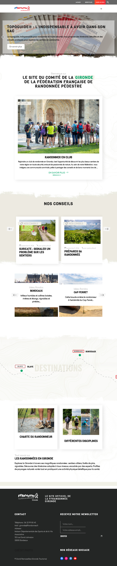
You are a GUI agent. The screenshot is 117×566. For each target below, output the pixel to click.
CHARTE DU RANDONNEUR (36, 436)
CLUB (25, 103)
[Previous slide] (3, 37)
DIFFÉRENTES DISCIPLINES (81, 440)
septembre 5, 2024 (27, 248)
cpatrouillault (45, 248)
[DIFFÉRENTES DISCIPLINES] (81, 422)
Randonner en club (58, 157)
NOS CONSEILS (31, 223)
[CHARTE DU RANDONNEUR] (36, 420)
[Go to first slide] (114, 37)
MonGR (78, 2)
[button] (108, 2)
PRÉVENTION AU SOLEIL (78, 249)
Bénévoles (88, 2)
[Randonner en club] (58, 126)
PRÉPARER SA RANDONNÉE (28, 253)
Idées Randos (36, 288)
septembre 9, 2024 (73, 246)
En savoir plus (45, 44)
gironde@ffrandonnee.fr (28, 524)
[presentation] (10, 229)
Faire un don (100, 2)
